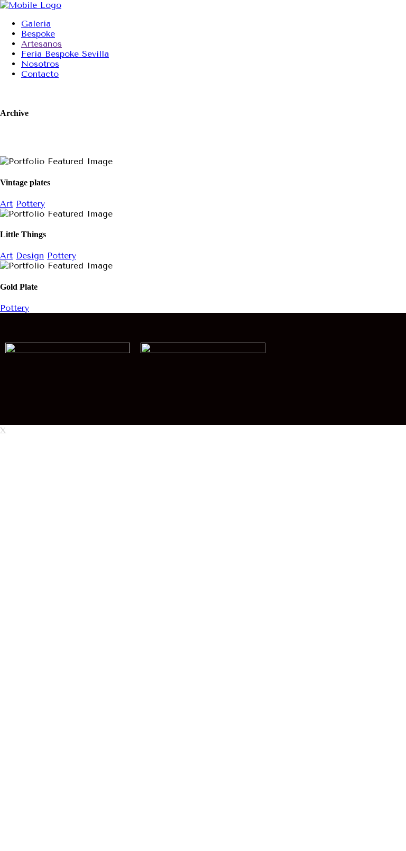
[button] (338, 350)
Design (30, 255)
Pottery (30, 204)
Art (6, 204)
